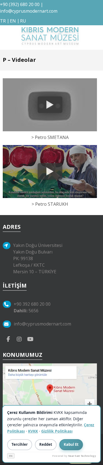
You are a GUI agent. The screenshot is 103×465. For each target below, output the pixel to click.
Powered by (74, 456)
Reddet (45, 444)
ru (23, 21)
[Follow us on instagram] (19, 338)
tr (3, 21)
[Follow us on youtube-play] (30, 338)
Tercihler (20, 444)
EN (11, 456)
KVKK (33, 431)
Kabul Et (71, 444)
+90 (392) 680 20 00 (20, 4)
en (13, 21)
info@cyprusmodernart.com (28, 11)
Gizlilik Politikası (57, 431)
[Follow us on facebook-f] (8, 338)
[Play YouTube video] (50, 104)
